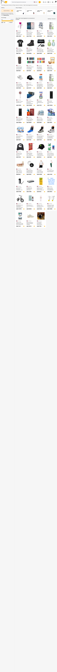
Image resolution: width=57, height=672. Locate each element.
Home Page (3, 5)
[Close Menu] (1, 2)
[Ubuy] (5, 2)
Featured (53, 18)
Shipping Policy (6, 15)
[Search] (40, 2)
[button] (45, 2)
